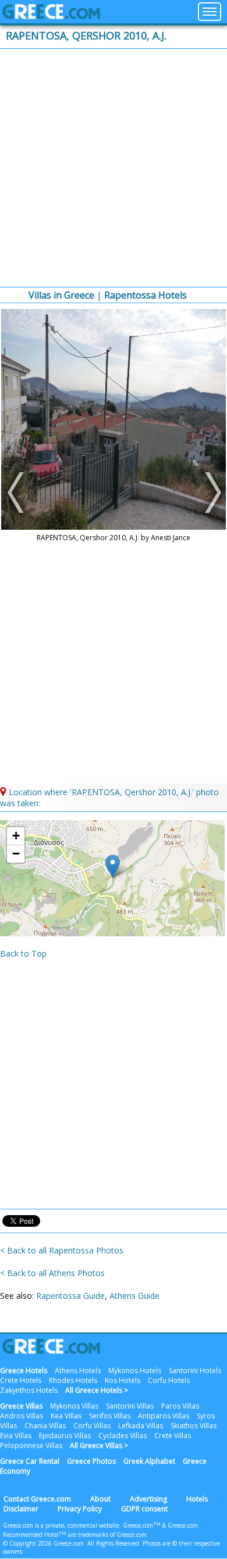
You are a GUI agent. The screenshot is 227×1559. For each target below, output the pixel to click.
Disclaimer (20, 1509)
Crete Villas (172, 1436)
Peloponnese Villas (31, 1445)
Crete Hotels (20, 1380)
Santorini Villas (130, 1406)
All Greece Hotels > (96, 1390)
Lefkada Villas (140, 1426)
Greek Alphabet (149, 1461)
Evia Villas (15, 1436)
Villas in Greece (61, 295)
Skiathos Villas (194, 1426)
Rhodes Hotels (73, 1380)
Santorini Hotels (195, 1370)
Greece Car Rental (29, 1461)
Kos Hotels (122, 1380)
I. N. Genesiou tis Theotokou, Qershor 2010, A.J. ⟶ (210, 492)
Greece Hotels (23, 1370)
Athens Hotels (78, 1370)
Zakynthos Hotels (29, 1390)
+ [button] (16, 835)
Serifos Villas (109, 1416)
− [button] (16, 853)
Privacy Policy (80, 1509)
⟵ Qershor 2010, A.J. (17, 492)
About (100, 1499)
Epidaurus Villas (65, 1436)
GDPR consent (144, 1509)
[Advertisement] (113, 168)
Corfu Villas (92, 1426)
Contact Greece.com (37, 1499)
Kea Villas (66, 1416)
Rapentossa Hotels (145, 295)
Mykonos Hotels (134, 1370)
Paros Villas (180, 1406)
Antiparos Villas (163, 1416)
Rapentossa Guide (70, 1295)
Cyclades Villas (122, 1436)
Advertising (148, 1499)
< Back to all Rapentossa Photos (61, 1250)
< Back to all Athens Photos (52, 1272)
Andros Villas (21, 1416)
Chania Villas (45, 1426)
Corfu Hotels (169, 1380)
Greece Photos (91, 1461)
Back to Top (23, 953)
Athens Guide (134, 1295)
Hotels (197, 1499)
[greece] (51, 15)
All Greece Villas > (99, 1445)
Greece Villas (21, 1406)
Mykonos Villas (74, 1406)
